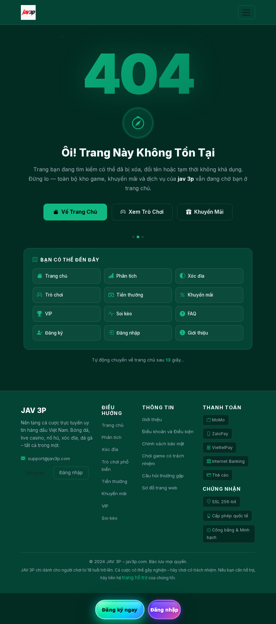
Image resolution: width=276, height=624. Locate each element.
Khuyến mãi (200, 295)
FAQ (192, 313)
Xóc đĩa (196, 276)
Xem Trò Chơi (146, 212)
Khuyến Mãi (208, 212)
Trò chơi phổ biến (115, 465)
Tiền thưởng (129, 295)
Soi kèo (124, 313)
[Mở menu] (246, 12)
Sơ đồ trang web (159, 487)
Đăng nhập (128, 333)
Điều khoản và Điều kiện (168, 431)
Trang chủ (56, 276)
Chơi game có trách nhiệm (163, 459)
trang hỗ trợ (134, 577)
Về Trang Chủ (79, 212)
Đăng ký (54, 333)
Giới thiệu (198, 333)
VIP (48, 313)
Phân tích (126, 276)
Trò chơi (54, 295)
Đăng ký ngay (119, 609)
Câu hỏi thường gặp (163, 475)
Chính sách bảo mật (163, 443)
